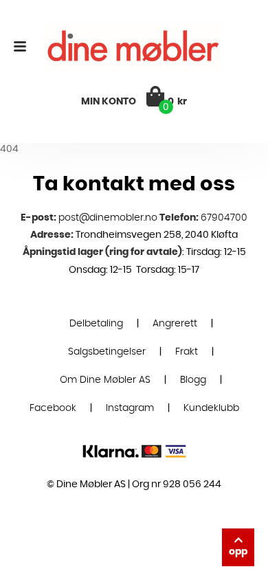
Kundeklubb (211, 408)
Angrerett (175, 323)
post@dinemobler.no (107, 218)
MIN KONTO (108, 102)
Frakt (186, 352)
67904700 (224, 218)
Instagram (130, 408)
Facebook (53, 408)
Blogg (193, 380)
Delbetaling (96, 323)
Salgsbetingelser (107, 352)
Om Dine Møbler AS (105, 380)
